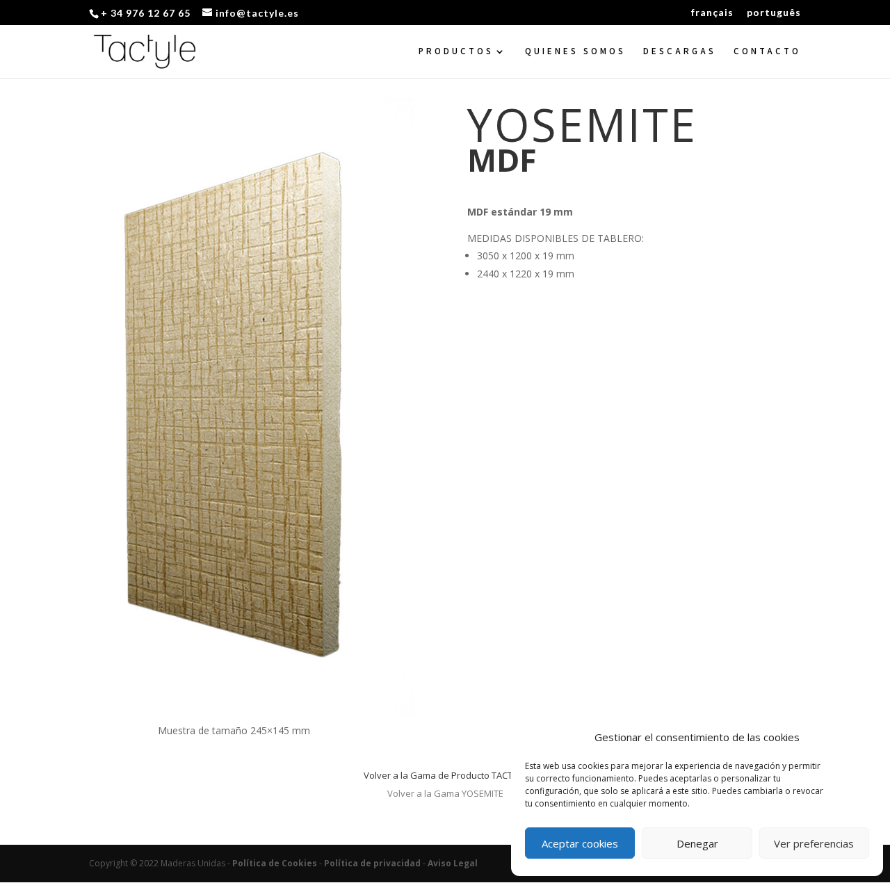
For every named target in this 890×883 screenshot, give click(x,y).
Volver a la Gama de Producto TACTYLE (445, 775)
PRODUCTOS (456, 52)
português (774, 13)
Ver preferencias (814, 843)
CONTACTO (767, 52)
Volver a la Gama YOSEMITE (445, 793)
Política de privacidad (372, 863)
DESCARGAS (679, 52)
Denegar (697, 843)
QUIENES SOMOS (575, 52)
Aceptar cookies (580, 843)
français (712, 13)
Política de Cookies (274, 863)
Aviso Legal (453, 863)
